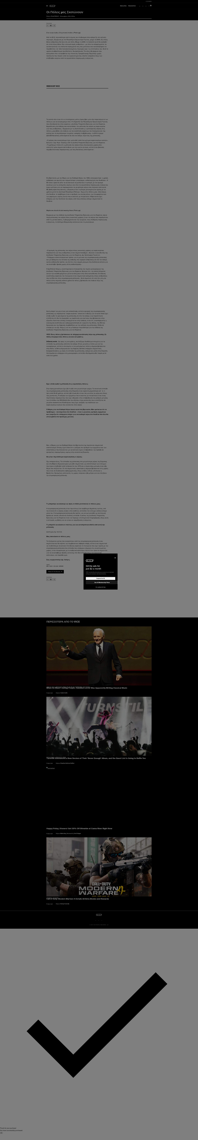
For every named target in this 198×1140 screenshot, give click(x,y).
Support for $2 (100, 578)
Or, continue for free (100, 587)
